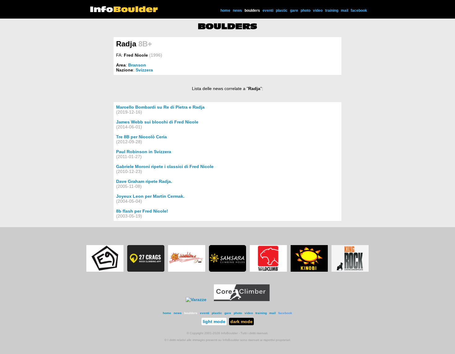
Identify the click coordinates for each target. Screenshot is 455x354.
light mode (214, 321)
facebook (359, 10)
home (225, 10)
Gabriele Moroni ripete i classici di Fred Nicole (165, 166)
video (318, 10)
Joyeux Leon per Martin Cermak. (150, 196)
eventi (267, 10)
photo (305, 10)
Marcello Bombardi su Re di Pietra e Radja (160, 107)
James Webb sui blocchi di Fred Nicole (157, 121)
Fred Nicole (136, 55)
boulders (252, 10)
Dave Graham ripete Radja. (144, 181)
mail (344, 10)
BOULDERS (227, 26)
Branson (137, 65)
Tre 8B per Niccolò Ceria (141, 136)
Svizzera (144, 69)
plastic (282, 10)
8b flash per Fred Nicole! (142, 211)
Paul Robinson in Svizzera (143, 151)
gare (294, 10)
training (331, 10)
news (237, 10)
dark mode (241, 321)
